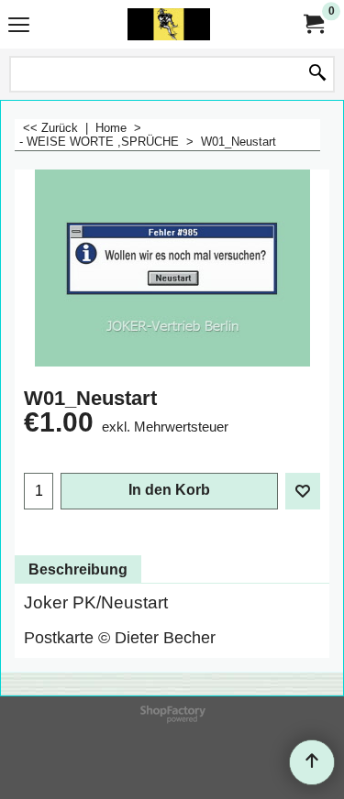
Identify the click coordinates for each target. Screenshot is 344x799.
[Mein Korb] (313, 24)
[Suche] (317, 74)
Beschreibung (78, 569)
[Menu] (18, 26)
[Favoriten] (302, 491)
